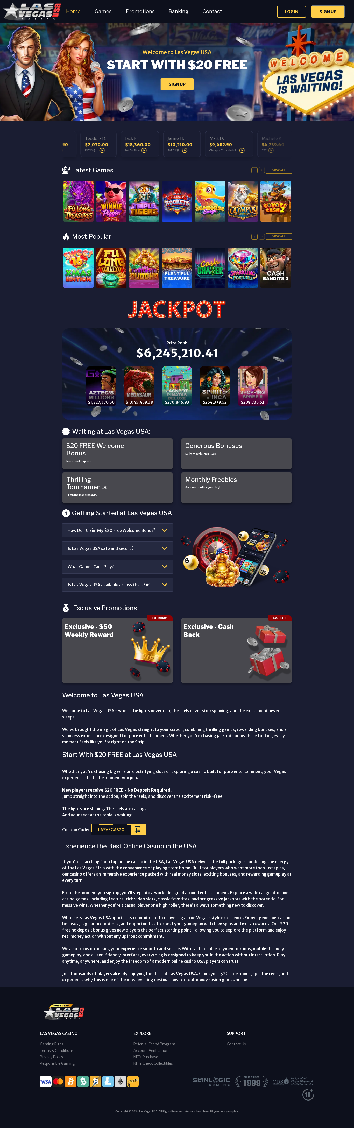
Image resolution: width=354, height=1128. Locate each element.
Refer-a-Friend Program (154, 1044)
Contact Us (236, 1044)
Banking (178, 11)
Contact (212, 11)
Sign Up (328, 11)
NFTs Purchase (145, 1057)
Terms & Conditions (57, 1050)
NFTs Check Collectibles (153, 1063)
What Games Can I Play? (91, 566)
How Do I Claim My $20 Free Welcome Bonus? (111, 530)
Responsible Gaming (57, 1063)
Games (103, 11)
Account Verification (150, 1050)
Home (73, 11)
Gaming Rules (51, 1044)
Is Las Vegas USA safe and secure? (100, 548)
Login (291, 11)
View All (278, 170)
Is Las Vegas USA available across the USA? (109, 584)
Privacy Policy (51, 1057)
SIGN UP (177, 84)
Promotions (140, 11)
